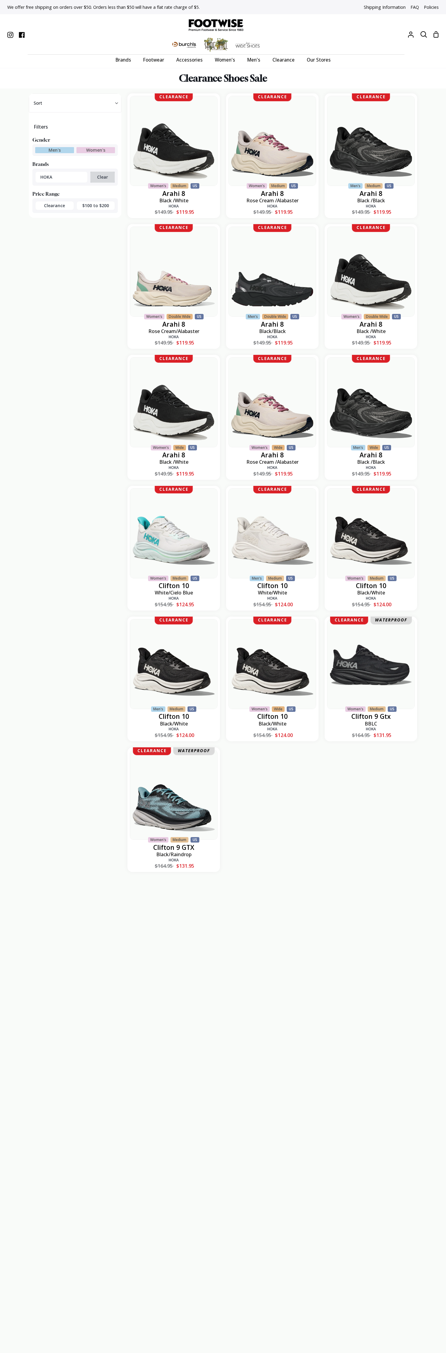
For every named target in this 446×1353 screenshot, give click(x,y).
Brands (40, 164)
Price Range (46, 194)
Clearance (54, 205)
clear (102, 177)
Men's (55, 150)
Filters (41, 126)
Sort (38, 103)
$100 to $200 (95, 205)
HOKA (46, 177)
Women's (95, 150)
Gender (41, 140)
